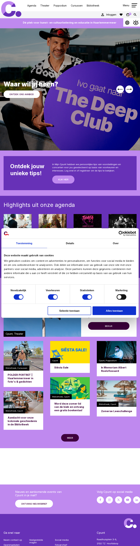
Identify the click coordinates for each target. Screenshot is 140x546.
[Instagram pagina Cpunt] (109, 499)
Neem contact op (13, 540)
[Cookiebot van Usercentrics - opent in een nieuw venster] (121, 233)
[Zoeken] (135, 15)
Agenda (31, 5)
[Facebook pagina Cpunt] (100, 499)
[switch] (53, 297)
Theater (44, 5)
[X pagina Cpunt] (118, 499)
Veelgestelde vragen (36, 541)
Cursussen (77, 5)
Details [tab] (70, 243)
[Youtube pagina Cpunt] (127, 499)
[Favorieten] (121, 15)
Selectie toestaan (69, 310)
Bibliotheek (93, 5)
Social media (62, 540)
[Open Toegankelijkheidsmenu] (136, 22)
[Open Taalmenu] (127, 22)
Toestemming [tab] (24, 243)
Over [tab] (116, 243)
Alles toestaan (114, 310)
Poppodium (60, 5)
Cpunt (11, 9)
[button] (120, 89)
